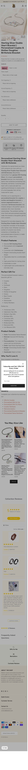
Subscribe (14, 385)
